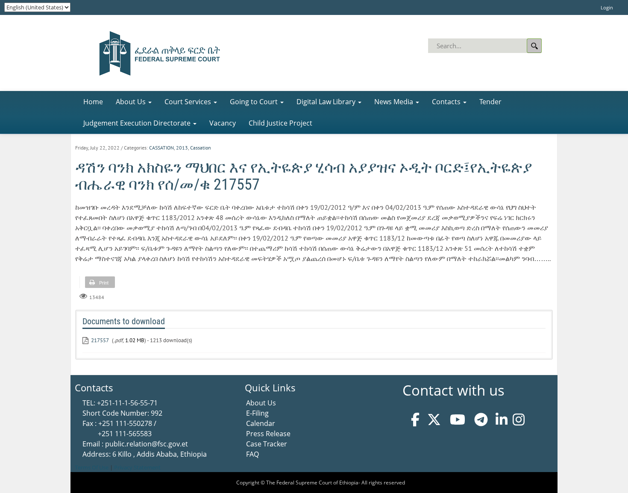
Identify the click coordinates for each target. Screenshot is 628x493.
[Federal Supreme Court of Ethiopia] (157, 52)
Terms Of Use (92, 467)
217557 (100, 340)
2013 (182, 147)
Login (607, 7)
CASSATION (161, 147)
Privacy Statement (137, 467)
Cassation (200, 147)
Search (534, 45)
